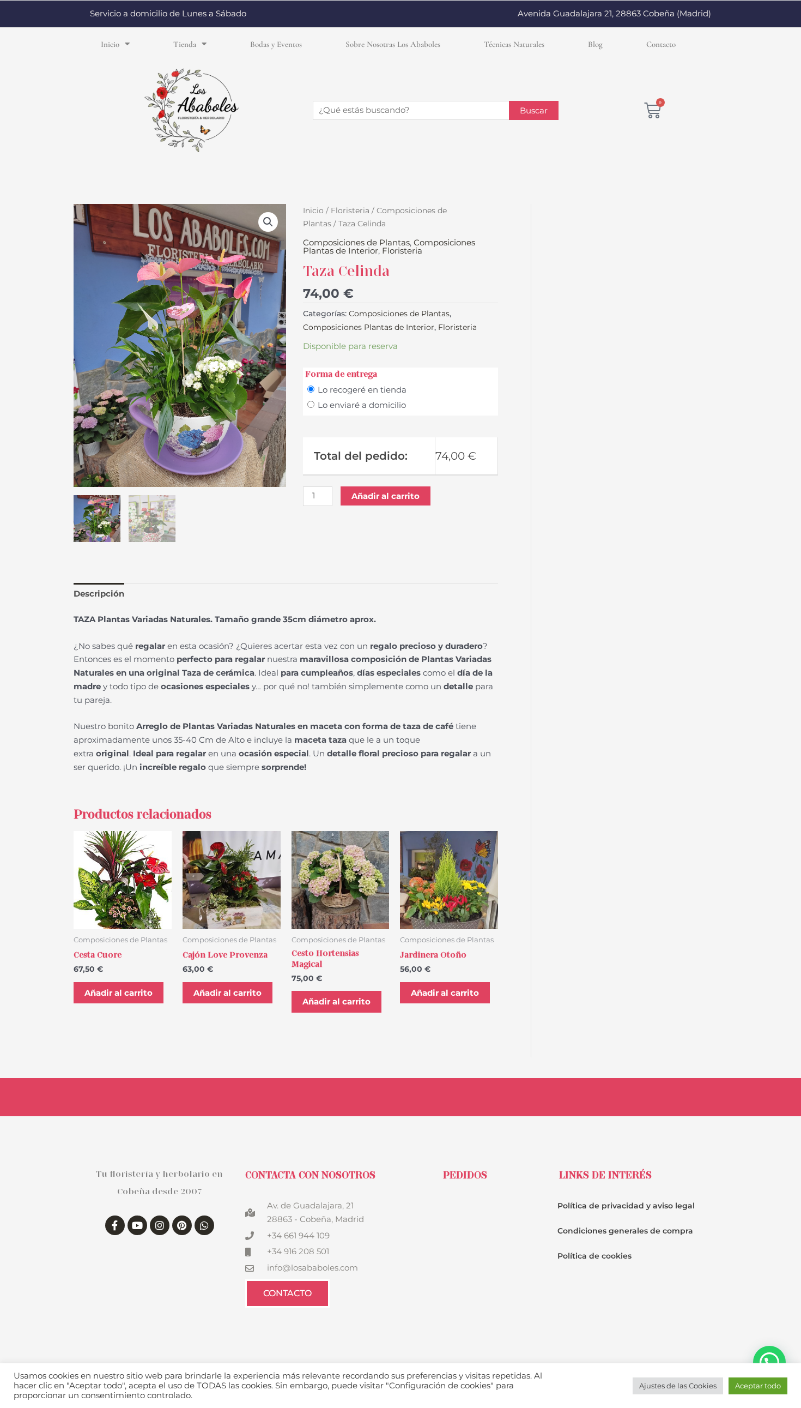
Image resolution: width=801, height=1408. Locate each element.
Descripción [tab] (99, 593)
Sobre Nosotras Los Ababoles (392, 44)
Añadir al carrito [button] (118, 993)
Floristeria (350, 210)
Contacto (661, 44)
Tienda (184, 44)
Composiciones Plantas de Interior (368, 327)
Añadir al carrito (385, 496)
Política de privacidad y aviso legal (626, 1206)
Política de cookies (594, 1256)
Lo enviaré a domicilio (362, 405)
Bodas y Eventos (276, 44)
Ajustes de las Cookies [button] (678, 1385)
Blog (595, 44)
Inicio (110, 44)
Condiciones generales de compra (625, 1231)
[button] (268, 222)
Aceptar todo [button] (758, 1385)
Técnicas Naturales (514, 44)
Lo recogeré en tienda (362, 389)
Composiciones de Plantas (356, 242)
